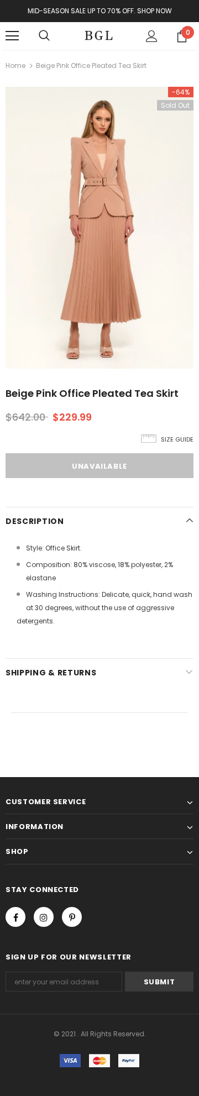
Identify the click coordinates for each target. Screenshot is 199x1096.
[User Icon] (152, 36)
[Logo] (98, 36)
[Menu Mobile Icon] (12, 36)
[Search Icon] (44, 35)
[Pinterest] (72, 917)
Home (15, 65)
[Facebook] (15, 917)
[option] (99, 228)
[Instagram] (44, 917)
